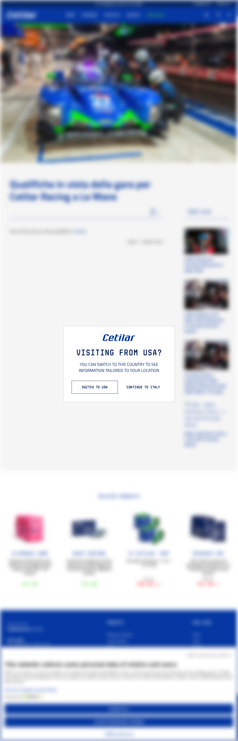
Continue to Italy (143, 387)
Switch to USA (95, 387)
